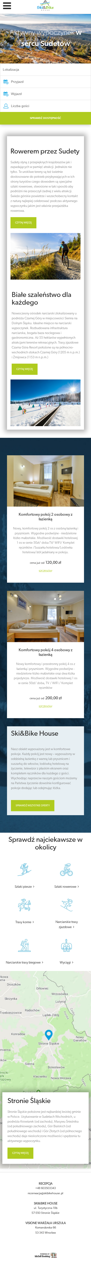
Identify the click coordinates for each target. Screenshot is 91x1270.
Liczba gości (20, 106)
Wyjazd (16, 94)
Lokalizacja (11, 69)
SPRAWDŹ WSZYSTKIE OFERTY (33, 805)
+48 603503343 (45, 1188)
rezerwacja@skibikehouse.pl (45, 1193)
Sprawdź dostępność (45, 118)
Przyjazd (17, 82)
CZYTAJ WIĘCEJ (23, 223)
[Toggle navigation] (7, 6)
